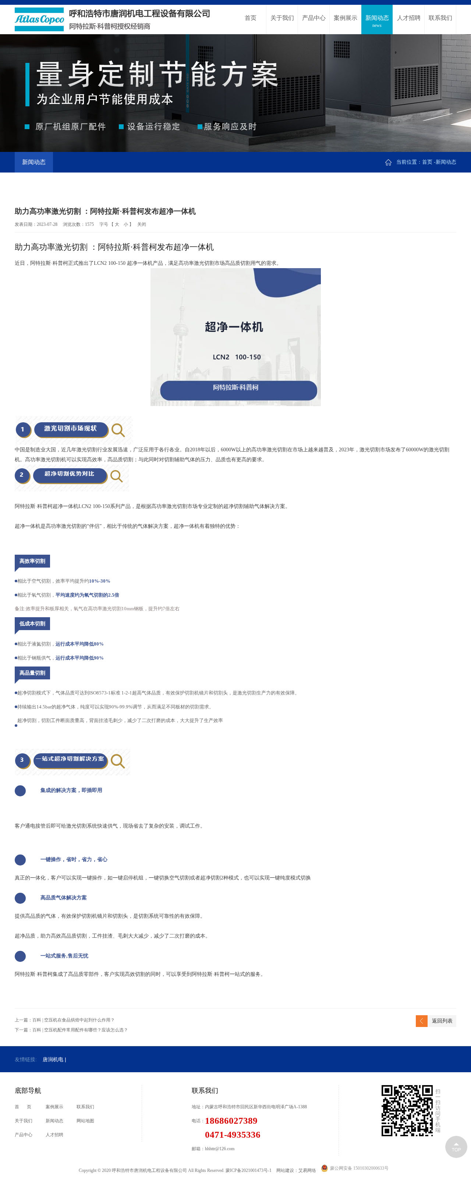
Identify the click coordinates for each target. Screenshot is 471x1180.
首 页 (23, 1106)
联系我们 (440, 21)
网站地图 (85, 1120)
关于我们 (282, 21)
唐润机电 (53, 1059)
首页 (250, 21)
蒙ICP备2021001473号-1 (249, 1170)
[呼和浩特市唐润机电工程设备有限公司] (113, 19)
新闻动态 (377, 21)
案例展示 (345, 21)
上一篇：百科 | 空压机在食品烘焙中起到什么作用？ (65, 1020)
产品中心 (314, 21)
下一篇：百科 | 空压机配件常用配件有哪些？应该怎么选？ (71, 1029)
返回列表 (442, 1021)
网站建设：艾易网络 (296, 1170)
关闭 (141, 224)
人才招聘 (409, 21)
